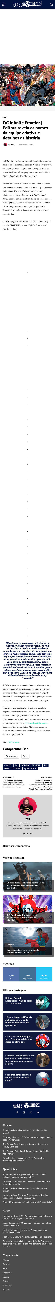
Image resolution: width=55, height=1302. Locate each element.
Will (13, 145)
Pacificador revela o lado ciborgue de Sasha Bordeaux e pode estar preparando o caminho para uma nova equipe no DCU (27, 1243)
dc (16, 765)
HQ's (11, 69)
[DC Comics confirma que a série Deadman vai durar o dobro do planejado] (27, 909)
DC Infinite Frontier (30, 765)
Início (4, 69)
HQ (45, 765)
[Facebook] (17, 1112)
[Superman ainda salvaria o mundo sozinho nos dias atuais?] (27, 941)
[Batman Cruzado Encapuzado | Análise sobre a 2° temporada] (43, 1003)
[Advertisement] (27, 36)
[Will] (6, 144)
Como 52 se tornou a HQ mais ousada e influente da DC (27, 1202)
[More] (37, 152)
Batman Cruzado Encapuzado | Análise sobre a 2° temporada (18, 1001)
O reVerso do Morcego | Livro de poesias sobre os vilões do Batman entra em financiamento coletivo (13, 783)
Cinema (10, 944)
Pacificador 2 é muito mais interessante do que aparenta (27, 1237)
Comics (7, 765)
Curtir (11, 968)
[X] (27, 833)
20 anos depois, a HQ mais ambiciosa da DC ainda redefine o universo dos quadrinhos (25, 885)
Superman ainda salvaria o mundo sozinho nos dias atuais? (23, 951)
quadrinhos (30, 769)
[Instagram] (24, 833)
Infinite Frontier (12, 769)
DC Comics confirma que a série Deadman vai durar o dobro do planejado (22, 917)
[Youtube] (31, 833)
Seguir (27, 968)
